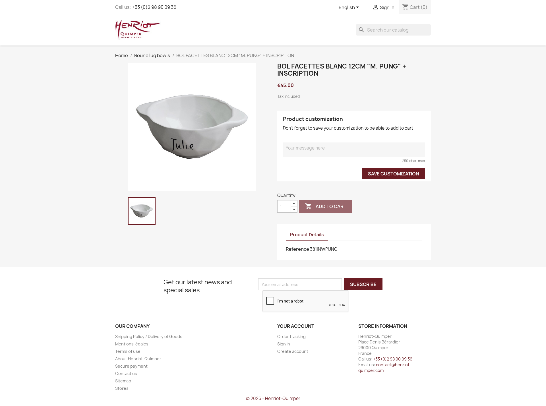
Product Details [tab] (307, 235)
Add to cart (325, 206)
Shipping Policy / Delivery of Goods (148, 336)
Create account (292, 351)
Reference (297, 249)
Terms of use (127, 351)
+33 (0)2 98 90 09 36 (154, 7)
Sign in (283, 344)
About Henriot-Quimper (138, 358)
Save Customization (393, 174)
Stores (122, 388)
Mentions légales (131, 344)
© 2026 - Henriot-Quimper (273, 398)
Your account (295, 326)
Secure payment (131, 366)
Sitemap (123, 381)
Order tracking (291, 336)
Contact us (126, 373)
